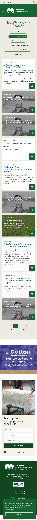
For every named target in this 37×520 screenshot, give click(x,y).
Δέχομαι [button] (19, 514)
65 (31, 330)
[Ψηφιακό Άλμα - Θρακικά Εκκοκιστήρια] (18, 487)
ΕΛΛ (4, 2)
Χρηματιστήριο (17, 41)
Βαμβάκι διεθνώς (17, 32)
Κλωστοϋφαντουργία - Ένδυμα (18, 50)
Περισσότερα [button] (10, 509)
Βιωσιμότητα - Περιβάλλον (18, 45)
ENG (9, 2)
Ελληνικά (21, 452)
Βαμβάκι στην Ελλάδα (18, 36)
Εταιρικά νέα (18, 54)
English (10, 452)
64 (24, 330)
